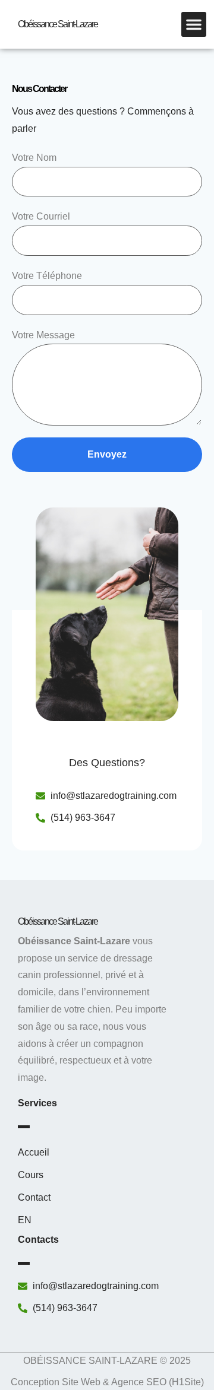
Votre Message (43, 335)
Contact (34, 1197)
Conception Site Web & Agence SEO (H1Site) (107, 1382)
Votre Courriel (41, 216)
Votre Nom (34, 158)
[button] (193, 24)
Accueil (33, 1152)
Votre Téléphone (47, 276)
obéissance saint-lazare (57, 24)
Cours (30, 1175)
